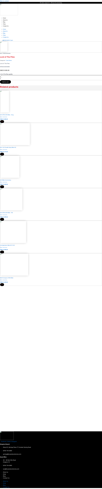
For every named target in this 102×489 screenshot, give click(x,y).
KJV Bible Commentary (5, 180)
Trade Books (9, 60)
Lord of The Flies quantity (6, 74)
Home (4, 18)
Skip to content (4, 1)
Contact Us (6, 26)
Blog (4, 22)
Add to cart (5, 82)
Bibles (1, 149)
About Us (5, 20)
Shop (4, 24)
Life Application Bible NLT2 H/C (7, 245)
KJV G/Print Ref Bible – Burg (7, 114)
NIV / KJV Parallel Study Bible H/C (8, 147)
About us (5, 472)
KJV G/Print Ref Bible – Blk (6, 212)
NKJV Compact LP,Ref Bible (6, 277)
